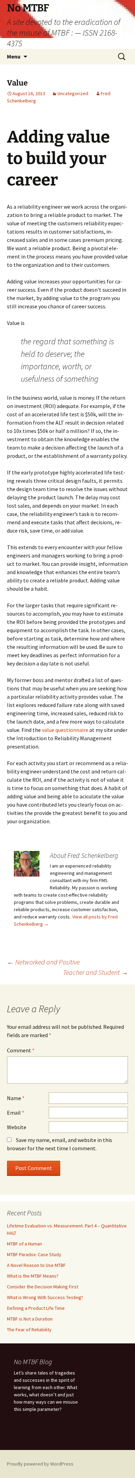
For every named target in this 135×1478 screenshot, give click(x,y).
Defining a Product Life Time (36, 1308)
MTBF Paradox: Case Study (34, 1254)
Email (15, 1112)
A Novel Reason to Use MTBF (36, 1265)
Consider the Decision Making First (42, 1287)
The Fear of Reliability (29, 1329)
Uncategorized (72, 93)
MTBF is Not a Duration (30, 1319)
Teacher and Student (95, 972)
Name (16, 1098)
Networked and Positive (43, 962)
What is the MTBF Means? (32, 1276)
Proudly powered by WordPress (40, 1464)
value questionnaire (65, 729)
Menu (13, 56)
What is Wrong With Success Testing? (45, 1297)
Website (16, 1127)
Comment (21, 1050)
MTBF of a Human (24, 1244)
